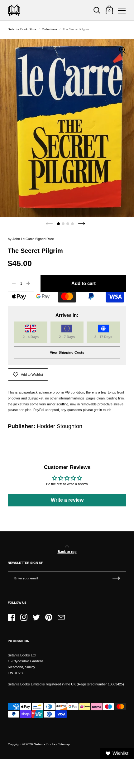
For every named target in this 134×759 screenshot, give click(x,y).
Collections (49, 29)
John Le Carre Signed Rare (33, 239)
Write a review (67, 500)
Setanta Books (44, 744)
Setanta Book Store (22, 29)
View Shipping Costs (67, 352)
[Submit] (116, 578)
